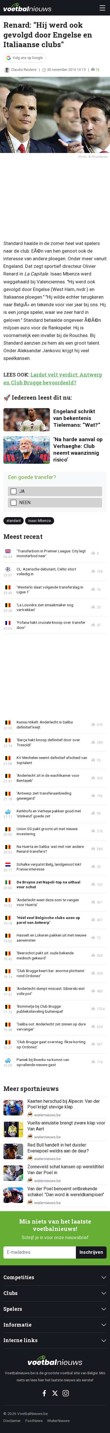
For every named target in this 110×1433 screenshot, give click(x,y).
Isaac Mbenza (39, 520)
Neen (24, 502)
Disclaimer (12, 1420)
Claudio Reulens (24, 70)
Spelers (12, 1309)
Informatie (17, 1325)
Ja (22, 491)
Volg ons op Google (28, 58)
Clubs (10, 1293)
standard (13, 520)
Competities (18, 1277)
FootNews (34, 1420)
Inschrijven (91, 1252)
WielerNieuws (58, 1420)
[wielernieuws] (55, 1360)
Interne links (20, 1340)
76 (98, 70)
